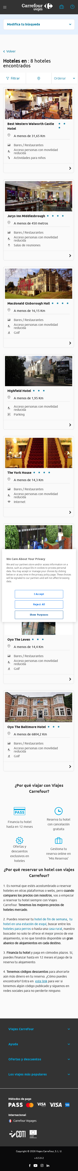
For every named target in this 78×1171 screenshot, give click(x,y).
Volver (11, 51)
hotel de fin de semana (50, 919)
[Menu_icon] (4, 7)
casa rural (55, 928)
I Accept (39, 594)
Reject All (39, 604)
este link (41, 981)
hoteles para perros (17, 928)
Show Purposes (39, 614)
